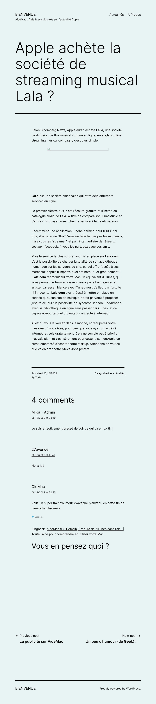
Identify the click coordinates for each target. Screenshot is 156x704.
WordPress (133, 688)
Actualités (116, 14)
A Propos (134, 14)
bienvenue (25, 14)
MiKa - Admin (43, 412)
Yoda (38, 377)
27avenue (40, 449)
